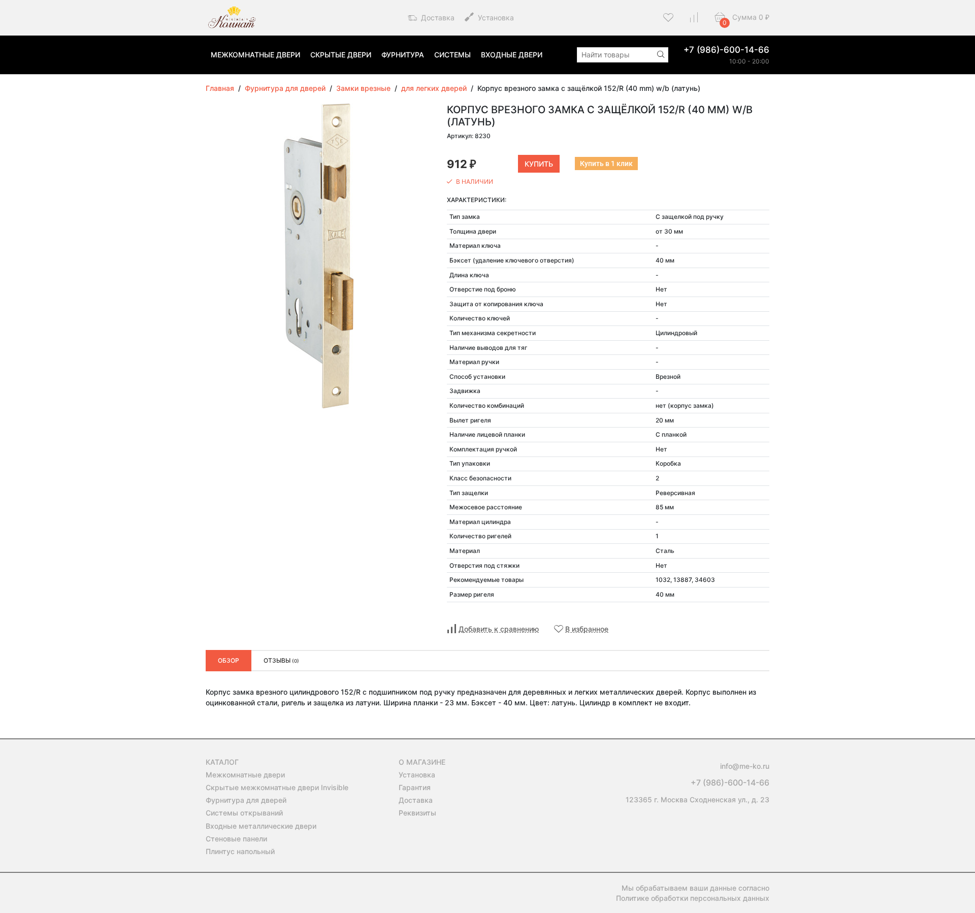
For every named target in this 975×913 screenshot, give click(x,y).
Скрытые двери (340, 54)
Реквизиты (417, 812)
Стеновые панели (236, 838)
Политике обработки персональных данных (692, 898)
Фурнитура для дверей (246, 800)
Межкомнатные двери (255, 54)
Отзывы (281, 660)
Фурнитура (402, 54)
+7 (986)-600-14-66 (726, 50)
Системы (452, 54)
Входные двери (511, 54)
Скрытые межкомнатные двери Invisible (277, 787)
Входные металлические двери (261, 826)
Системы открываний (244, 812)
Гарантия (415, 787)
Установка (495, 17)
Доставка (436, 17)
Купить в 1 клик (606, 163)
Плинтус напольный (240, 851)
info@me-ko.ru (744, 766)
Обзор (228, 660)
